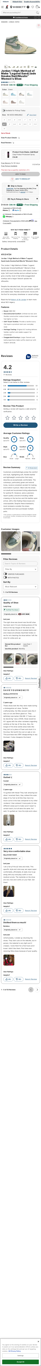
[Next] (39, 17)
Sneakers (4, 22)
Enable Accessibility (32, 2)
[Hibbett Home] (19, 7)
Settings (20, 1355)
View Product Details (9, 138)
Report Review (31, 678)
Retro (17, 22)
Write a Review (20, 425)
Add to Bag (20, 174)
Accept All (20, 1362)
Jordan (11, 22)
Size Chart (33, 115)
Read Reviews (6, 143)
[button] (39, 683)
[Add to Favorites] (38, 25)
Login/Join (9, 188)
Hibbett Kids (17, 2)
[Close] (38, 1341)
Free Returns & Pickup (21, 17)
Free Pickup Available (9, 166)
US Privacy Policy (14, 1351)
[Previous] (35, 17)
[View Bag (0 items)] (37, 7)
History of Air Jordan (18, 299)
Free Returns (6, 163)
